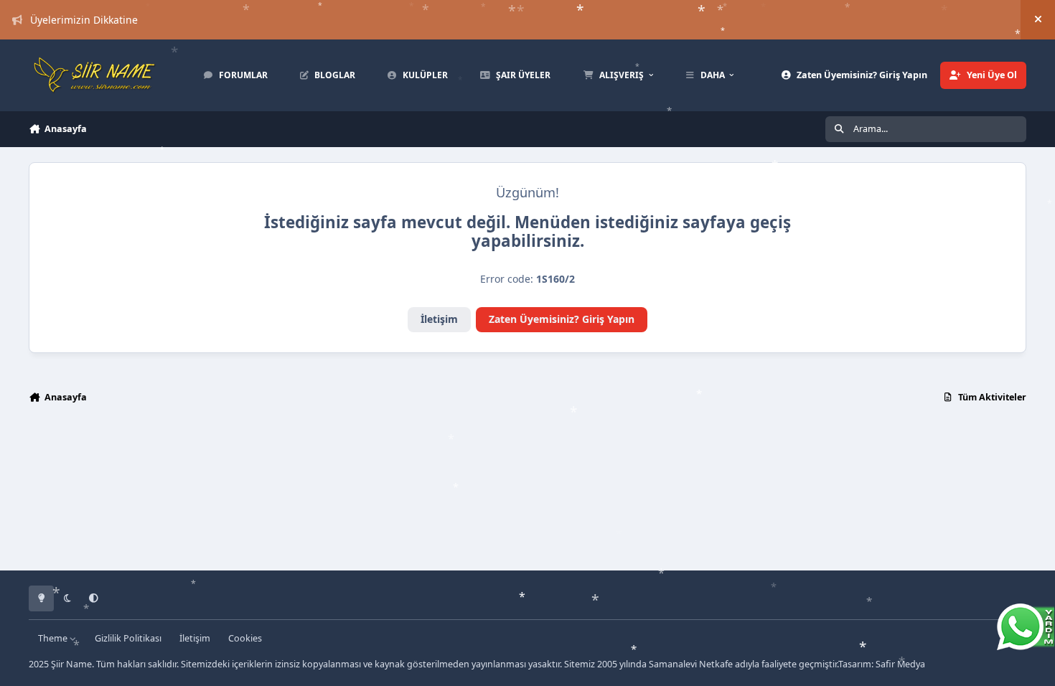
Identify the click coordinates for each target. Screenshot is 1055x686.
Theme (54, 638)
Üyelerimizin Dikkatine (84, 20)
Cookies (245, 638)
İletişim (439, 319)
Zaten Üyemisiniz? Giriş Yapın (561, 319)
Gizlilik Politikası (128, 638)
